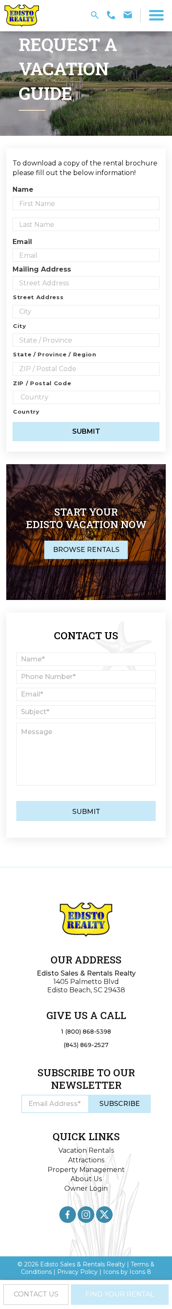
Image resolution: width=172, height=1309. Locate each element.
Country (26, 411)
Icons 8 (140, 1272)
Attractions (86, 1160)
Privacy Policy (77, 1272)
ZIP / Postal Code (42, 383)
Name (23, 189)
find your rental (120, 1294)
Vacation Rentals (86, 1150)
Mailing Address (42, 269)
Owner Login (86, 1188)
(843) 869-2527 (86, 1045)
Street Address (38, 297)
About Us (86, 1179)
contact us (36, 1294)
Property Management (86, 1170)
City (19, 326)
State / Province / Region (54, 354)
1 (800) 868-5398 (86, 1031)
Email (22, 242)
